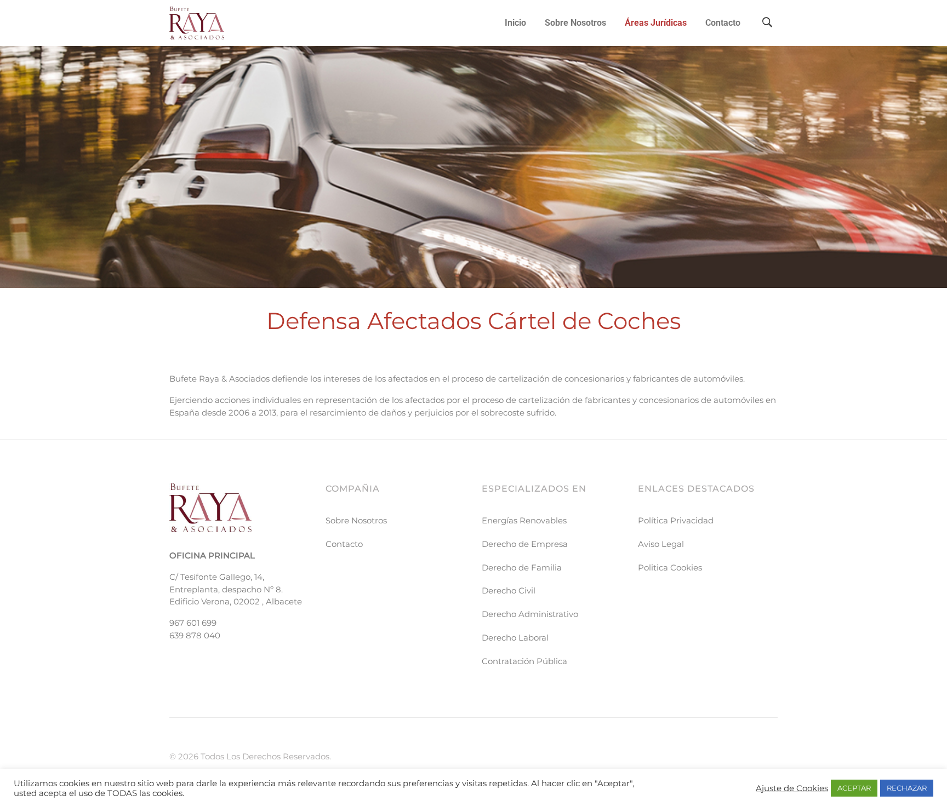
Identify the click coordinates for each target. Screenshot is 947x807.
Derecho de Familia (522, 567)
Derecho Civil (508, 590)
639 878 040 (194, 635)
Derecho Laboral (515, 637)
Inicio (515, 23)
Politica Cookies (670, 567)
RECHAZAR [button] (907, 787)
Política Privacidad (676, 520)
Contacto (722, 23)
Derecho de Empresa (525, 544)
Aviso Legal (661, 544)
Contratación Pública (524, 661)
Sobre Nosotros (575, 23)
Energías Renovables (524, 520)
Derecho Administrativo (530, 614)
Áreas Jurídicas (656, 23)
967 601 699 (192, 623)
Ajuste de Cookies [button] (792, 788)
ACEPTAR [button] (854, 787)
